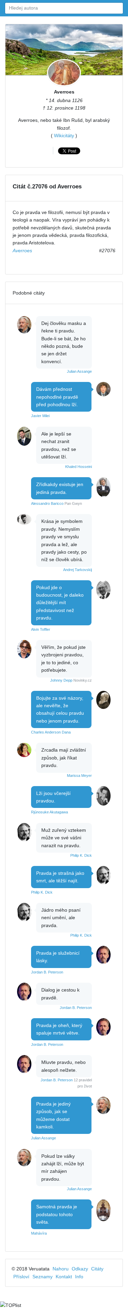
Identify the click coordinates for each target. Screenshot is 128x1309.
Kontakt (64, 1276)
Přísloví (21, 1276)
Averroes (64, 92)
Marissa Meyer (79, 775)
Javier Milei (40, 416)
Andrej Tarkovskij (77, 570)
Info (79, 1276)
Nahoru (61, 1268)
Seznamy (42, 1276)
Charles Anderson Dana (51, 732)
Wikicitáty (64, 135)
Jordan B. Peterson (47, 972)
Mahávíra (39, 1233)
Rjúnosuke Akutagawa (49, 812)
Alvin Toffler (40, 629)
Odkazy (80, 1268)
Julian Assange (79, 371)
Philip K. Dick (81, 855)
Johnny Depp (61, 680)
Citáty (97, 1268)
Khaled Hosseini (78, 467)
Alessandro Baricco (47, 503)
